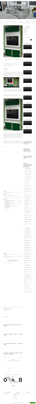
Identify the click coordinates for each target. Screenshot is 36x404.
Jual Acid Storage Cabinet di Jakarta (28, 191)
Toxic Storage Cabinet (32, 21)
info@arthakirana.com (25, 34)
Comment (13, 361)
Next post (22, 357)
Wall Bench (25, 193)
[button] (32, 402)
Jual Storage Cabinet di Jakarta (27, 212)
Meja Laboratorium (26, 182)
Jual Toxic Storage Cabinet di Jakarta (28, 223)
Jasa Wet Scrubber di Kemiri (27, 187)
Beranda (1, 21)
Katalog (24, 394)
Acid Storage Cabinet (27, 21)
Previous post (5, 357)
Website (9, 372)
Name (9, 368)
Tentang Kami (25, 179)
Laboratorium (9, 73)
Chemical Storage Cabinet (6, 21)
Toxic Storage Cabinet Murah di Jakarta (28, 273)
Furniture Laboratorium (18, 6)
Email (9, 370)
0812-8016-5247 (25, 32)
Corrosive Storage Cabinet (20, 21)
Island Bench (25, 206)
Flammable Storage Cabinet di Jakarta (28, 195)
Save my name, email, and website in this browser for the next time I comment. (13, 374)
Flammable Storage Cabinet (13, 21)
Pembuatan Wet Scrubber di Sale (27, 215)
